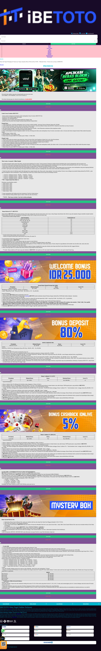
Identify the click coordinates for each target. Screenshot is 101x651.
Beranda (2, 64)
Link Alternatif (6, 603)
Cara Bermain (59, 603)
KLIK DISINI (28, 99)
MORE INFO (48, 106)
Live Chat (83, 33)
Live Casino (49, 48)
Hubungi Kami (76, 33)
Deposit (49, 50)
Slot (49, 49)
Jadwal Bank (86, 603)
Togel (49, 47)
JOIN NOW (48, 103)
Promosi (49, 54)
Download (49, 57)
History (49, 52)
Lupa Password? (91, 33)
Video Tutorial (33, 603)
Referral (49, 53)
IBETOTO (9, 608)
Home (49, 45)
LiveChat (27, 296)
